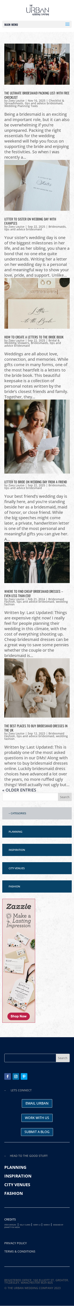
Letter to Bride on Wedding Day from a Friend (35, 481)
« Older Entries (19, 790)
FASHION (14, 886)
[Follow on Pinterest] (24, 1076)
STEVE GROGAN (10, 1225)
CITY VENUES (17, 868)
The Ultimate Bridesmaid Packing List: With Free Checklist (36, 95)
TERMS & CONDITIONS (19, 1251)
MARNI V (47, 1225)
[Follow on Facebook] (7, 1076)
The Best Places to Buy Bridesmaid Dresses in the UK (35, 728)
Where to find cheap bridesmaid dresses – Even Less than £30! (33, 593)
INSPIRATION (17, 850)
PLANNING (15, 831)
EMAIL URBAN (37, 1103)
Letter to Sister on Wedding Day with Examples (30, 221)
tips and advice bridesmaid (43, 103)
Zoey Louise (16, 100)
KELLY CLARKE (25, 1225)
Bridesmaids (57, 227)
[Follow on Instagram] (16, 1076)
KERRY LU (37, 1225)
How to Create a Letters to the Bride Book (34, 337)
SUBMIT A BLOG (37, 1132)
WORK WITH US (37, 1118)
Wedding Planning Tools (21, 106)
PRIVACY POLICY (15, 1243)
